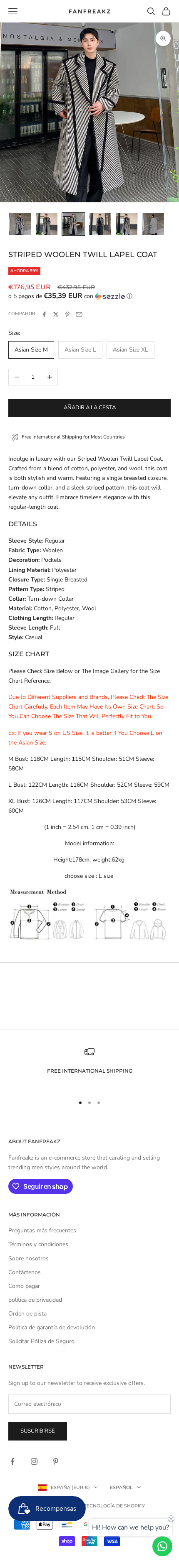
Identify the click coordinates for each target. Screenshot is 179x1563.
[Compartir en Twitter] (55, 314)
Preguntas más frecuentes (42, 1230)
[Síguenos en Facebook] (12, 1461)
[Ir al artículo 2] (46, 224)
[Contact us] (162, 1546)
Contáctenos (24, 1272)
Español (121, 1487)
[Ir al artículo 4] (100, 224)
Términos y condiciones (38, 1244)
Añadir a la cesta (90, 407)
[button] (89, 296)
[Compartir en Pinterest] (67, 314)
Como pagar (24, 1286)
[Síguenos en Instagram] (34, 1461)
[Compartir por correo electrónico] (79, 314)
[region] (89, 1067)
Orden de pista (27, 1314)
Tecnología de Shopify (114, 1506)
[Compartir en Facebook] (44, 314)
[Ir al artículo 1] (20, 224)
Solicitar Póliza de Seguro (41, 1341)
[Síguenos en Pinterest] (56, 1461)
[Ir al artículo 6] (153, 224)
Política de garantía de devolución (51, 1327)
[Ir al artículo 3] (73, 224)
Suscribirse (37, 1431)
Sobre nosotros (28, 1258)
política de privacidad (35, 1300)
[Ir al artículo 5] (126, 224)
